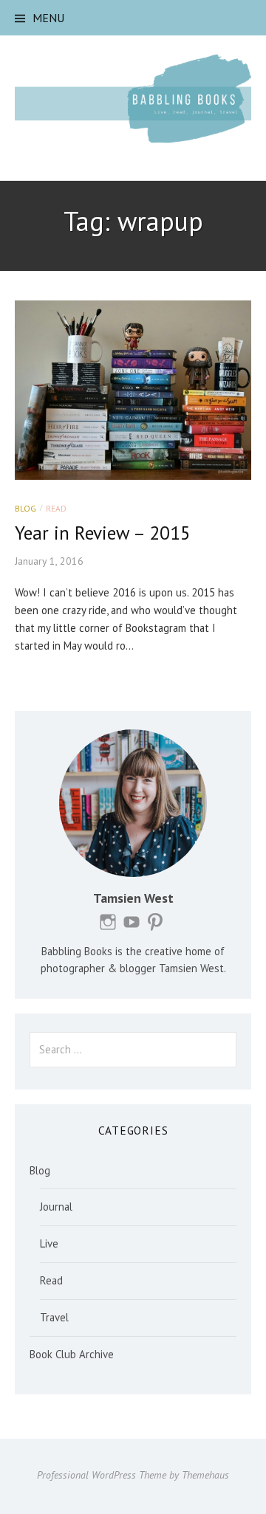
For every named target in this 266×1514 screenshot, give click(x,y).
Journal (56, 1207)
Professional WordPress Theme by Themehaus (133, 1475)
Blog (25, 508)
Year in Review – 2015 (103, 532)
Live (49, 1243)
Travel (54, 1317)
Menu (48, 17)
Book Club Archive (72, 1354)
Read (56, 508)
